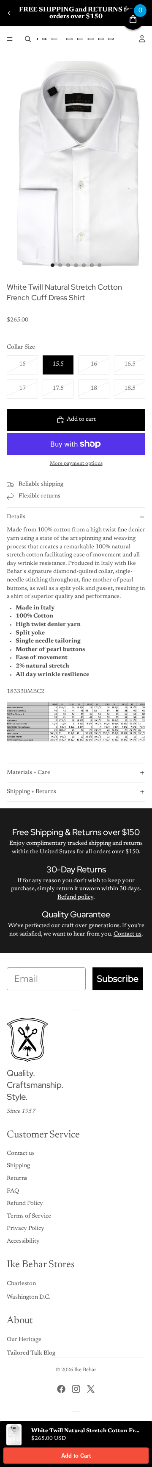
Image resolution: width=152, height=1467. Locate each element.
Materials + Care (28, 773)
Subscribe (117, 979)
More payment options (76, 463)
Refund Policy (25, 1204)
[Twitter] (91, 1389)
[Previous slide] (9, 13)
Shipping (18, 1166)
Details (16, 517)
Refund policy (75, 897)
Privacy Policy (25, 1229)
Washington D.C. (28, 1297)
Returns (17, 1179)
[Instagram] (76, 1389)
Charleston (21, 1284)
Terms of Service (29, 1216)
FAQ (13, 1191)
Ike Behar (85, 1369)
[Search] (28, 39)
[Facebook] (61, 1389)
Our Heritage (24, 1340)
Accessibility (23, 1241)
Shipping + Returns (31, 792)
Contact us (127, 934)
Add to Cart (76, 1456)
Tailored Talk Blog (31, 1353)
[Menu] (9, 39)
